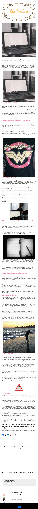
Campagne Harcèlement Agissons (17, 494)
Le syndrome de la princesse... (17, 502)
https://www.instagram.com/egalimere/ (10, 483)
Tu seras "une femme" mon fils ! (17, 499)
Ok (19, 506)
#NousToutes (22, 233)
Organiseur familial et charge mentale (18, 497)
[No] (36, 505)
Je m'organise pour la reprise (17, 492)
